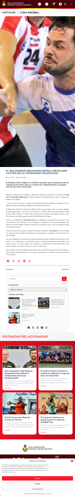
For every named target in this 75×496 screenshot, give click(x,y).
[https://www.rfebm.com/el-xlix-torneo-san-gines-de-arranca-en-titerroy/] (14, 317)
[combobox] (34, 279)
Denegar (37, 484)
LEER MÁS (7, 388)
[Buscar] (64, 279)
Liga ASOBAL (29, 12)
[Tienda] (46, 4)
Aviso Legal (48, 493)
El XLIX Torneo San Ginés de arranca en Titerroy (28, 315)
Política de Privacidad (39, 493)
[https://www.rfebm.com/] (16, 4)
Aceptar (37, 478)
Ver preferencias (37, 489)
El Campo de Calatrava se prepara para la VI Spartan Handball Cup (53, 419)
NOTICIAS (8, 12)
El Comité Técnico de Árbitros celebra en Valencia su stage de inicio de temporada (58, 302)
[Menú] (71, 4)
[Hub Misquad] (60, 4)
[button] (72, 461)
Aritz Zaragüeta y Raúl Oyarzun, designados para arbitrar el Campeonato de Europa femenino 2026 (29, 303)
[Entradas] (39, 4)
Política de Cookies (28, 493)
